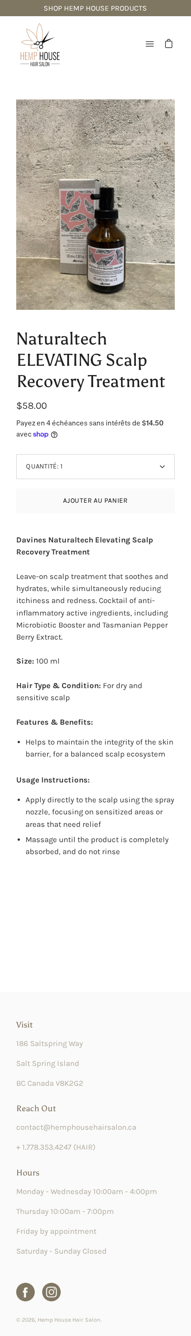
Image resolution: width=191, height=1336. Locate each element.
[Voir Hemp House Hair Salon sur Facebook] (25, 1292)
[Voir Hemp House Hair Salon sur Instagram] (51, 1292)
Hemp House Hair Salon (69, 1319)
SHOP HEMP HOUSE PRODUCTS (95, 8)
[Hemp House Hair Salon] (39, 44)
